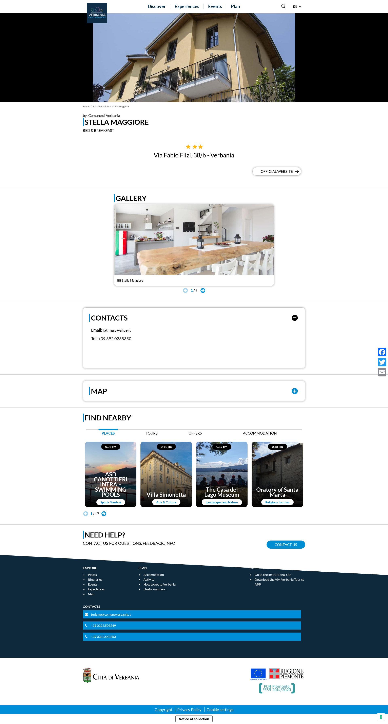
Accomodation (101, 106)
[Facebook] (382, 352)
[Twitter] (382, 362)
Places (92, 574)
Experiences (187, 6)
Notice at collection (194, 719)
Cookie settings (220, 709)
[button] (203, 290)
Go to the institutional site (273, 574)
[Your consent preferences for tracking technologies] (381, 717)
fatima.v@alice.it (117, 330)
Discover (157, 6)
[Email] (382, 372)
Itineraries (95, 579)
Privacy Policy (189, 709)
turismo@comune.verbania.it (111, 614)
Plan (235, 6)
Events (215, 6)
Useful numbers (154, 589)
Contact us (286, 544)
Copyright (163, 709)
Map (91, 594)
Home (86, 106)
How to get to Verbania (159, 584)
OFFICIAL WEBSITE (277, 171)
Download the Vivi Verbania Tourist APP (279, 581)
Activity (148, 579)
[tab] (108, 434)
